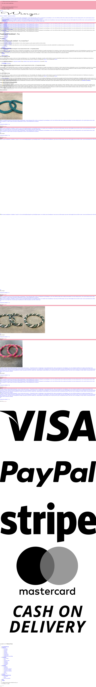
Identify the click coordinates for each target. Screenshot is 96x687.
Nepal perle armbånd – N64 (5, 135)
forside (3, 53)
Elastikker (6, 23)
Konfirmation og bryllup (8, 656)
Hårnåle (5, 650)
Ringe (5, 672)
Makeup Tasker (7, 660)
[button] (5, 55)
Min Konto (6, 49)
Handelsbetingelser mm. (6, 675)
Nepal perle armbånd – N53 (5, 399)
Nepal (28, 61)
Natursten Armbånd (7, 669)
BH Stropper (6, 658)
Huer (5, 32)
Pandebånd (6, 663)
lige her (45, 59)
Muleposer (6, 661)
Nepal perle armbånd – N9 (4, 292)
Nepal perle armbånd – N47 (5, 124)
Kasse (5, 677)
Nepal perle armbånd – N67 (5, 385)
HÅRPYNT (4, 647)
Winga (46, 61)
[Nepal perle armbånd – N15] (49, 18)
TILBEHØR (4, 657)
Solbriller (5, 37)
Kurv (3, 679)
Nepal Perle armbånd (33, 61)
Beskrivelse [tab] (4, 63)
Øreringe (5, 46)
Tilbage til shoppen (7, 63)
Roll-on (38, 61)
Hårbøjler (5, 653)
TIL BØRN (6, 21)
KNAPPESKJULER (5, 646)
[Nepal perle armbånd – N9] (49, 20)
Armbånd (5, 39)
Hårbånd (5, 652)
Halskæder (6, 667)
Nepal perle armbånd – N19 (5, 375)
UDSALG (3, 47)
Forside (1, 15)
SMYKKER (5, 15)
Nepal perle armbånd (8, 44)
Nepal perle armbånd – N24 (5, 302)
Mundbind (6, 35)
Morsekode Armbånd (8, 41)
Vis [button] (0, 122)
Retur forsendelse (7, 678)
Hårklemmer (6, 655)
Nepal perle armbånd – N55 (5, 336)
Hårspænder (6, 654)
